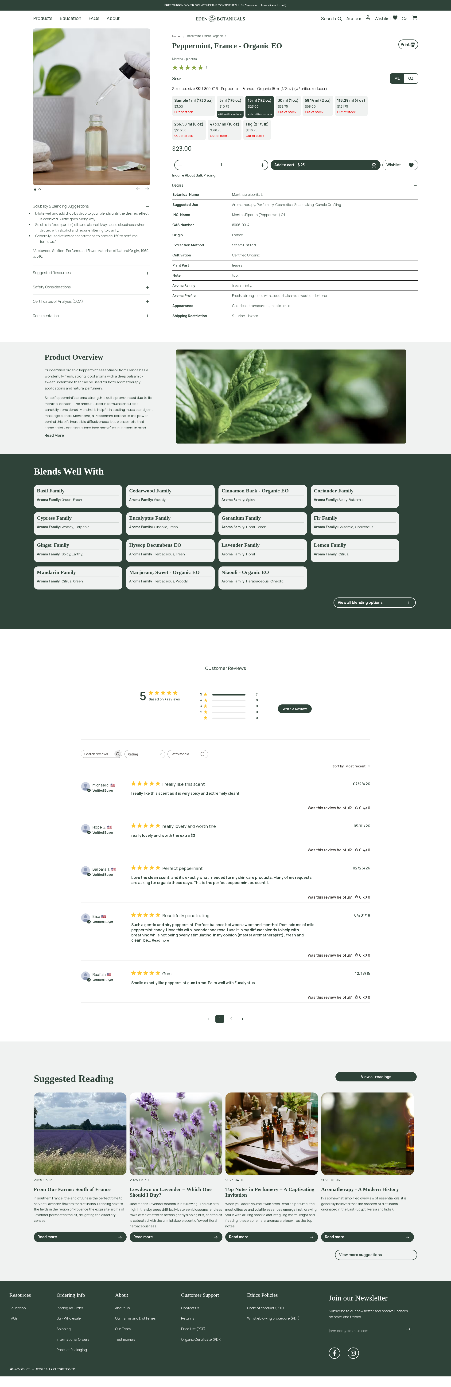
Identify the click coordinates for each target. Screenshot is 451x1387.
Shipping (64, 1329)
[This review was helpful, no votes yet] (356, 807)
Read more (160, 940)
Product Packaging (72, 1350)
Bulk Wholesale (69, 1318)
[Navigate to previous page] (208, 1019)
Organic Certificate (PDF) (201, 1339)
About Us (122, 1308)
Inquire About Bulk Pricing (193, 175)
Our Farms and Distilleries (135, 1318)
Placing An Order (70, 1308)
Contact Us (190, 1308)
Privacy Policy (19, 1369)
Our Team (123, 1329)
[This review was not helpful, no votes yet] (365, 807)
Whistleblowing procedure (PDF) (273, 1318)
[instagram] (353, 1353)
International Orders (73, 1339)
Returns (187, 1318)
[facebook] (334, 1353)
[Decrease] (178, 165)
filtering (97, 230)
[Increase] (260, 165)
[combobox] (144, 754)
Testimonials (125, 1339)
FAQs (13, 1318)
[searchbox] (97, 754)
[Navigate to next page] (242, 1019)
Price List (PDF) (193, 1329)
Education (17, 1308)
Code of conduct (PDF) (265, 1308)
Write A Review (295, 709)
